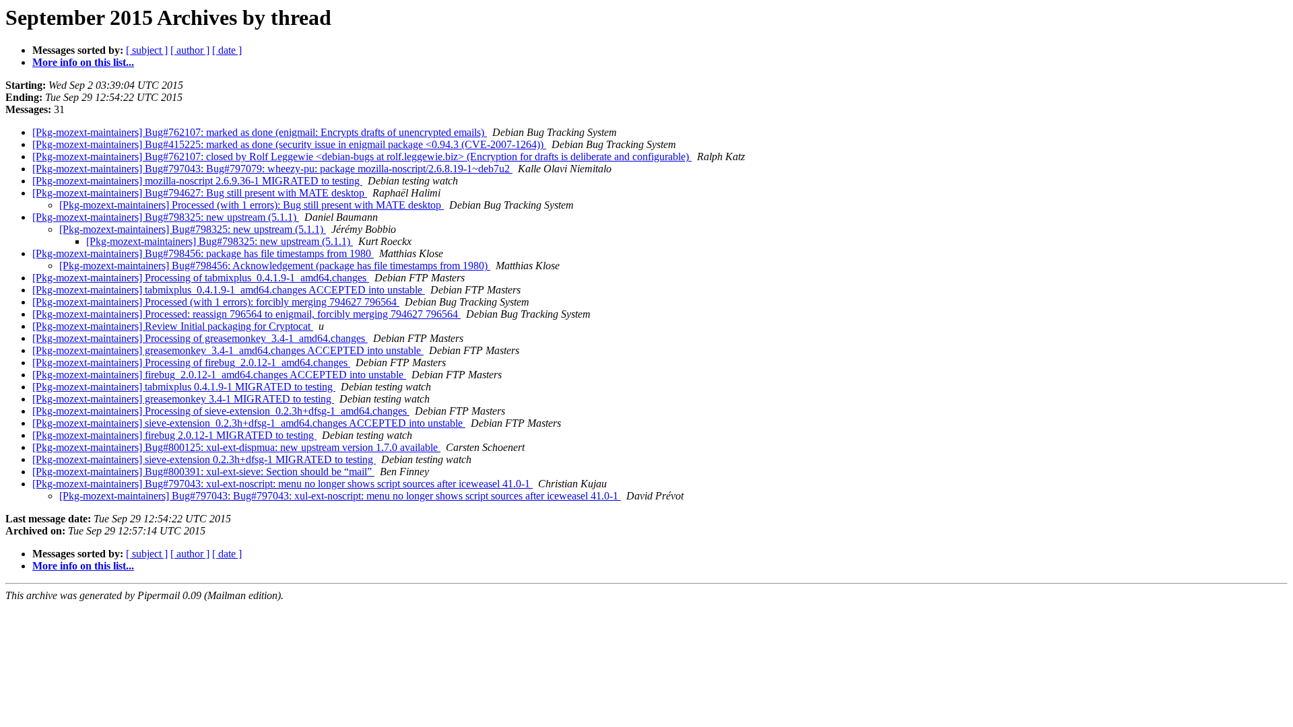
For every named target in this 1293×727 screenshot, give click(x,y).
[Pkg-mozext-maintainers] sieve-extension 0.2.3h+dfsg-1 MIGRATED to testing (204, 459)
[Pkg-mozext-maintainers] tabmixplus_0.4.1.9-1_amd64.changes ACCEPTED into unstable (228, 290)
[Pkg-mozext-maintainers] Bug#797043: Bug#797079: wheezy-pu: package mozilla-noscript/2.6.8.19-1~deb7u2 (272, 168)
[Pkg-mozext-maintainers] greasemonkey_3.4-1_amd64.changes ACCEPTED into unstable (228, 350)
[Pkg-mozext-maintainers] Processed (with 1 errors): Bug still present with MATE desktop (251, 205)
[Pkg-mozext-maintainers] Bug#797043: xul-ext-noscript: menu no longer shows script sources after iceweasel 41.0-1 (282, 483)
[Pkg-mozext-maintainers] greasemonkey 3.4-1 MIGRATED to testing (183, 399)
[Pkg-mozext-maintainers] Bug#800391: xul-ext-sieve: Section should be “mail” (203, 471)
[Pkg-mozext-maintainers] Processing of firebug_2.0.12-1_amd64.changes (191, 362)
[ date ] (227, 50)
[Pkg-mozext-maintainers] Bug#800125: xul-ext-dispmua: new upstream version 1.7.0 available (236, 447)
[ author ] (189, 50)
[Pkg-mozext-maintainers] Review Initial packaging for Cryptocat (172, 326)
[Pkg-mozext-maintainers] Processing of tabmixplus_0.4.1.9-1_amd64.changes (200, 277)
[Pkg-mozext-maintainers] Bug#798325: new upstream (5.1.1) (165, 217)
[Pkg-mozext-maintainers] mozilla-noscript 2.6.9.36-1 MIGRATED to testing (197, 180)
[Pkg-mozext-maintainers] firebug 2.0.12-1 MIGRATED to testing (174, 435)
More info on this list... (83, 62)
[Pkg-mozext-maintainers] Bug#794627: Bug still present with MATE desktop (199, 193)
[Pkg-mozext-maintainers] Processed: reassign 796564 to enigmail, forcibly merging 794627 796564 (246, 314)
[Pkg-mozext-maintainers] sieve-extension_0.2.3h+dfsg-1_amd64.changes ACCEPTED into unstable (248, 423)
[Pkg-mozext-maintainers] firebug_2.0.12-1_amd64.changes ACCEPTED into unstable (219, 374)
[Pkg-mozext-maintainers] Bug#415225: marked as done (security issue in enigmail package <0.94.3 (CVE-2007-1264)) (289, 144)
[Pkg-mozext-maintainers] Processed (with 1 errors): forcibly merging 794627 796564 (215, 302)
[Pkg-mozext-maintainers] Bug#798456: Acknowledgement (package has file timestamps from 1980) (274, 265)
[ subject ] (147, 50)
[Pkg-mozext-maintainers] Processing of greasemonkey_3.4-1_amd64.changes (200, 338)
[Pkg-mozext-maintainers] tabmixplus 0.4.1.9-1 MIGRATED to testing (183, 386)
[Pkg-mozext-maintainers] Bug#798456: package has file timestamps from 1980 (203, 253)
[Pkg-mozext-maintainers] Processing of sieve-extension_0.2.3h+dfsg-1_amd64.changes (220, 411)
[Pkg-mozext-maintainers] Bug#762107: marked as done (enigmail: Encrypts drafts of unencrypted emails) (259, 132)
